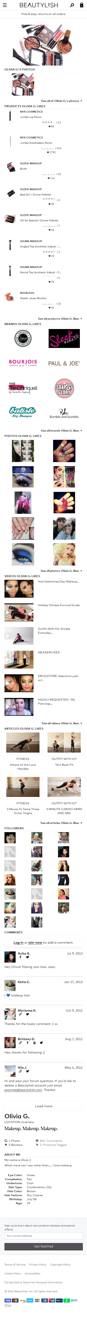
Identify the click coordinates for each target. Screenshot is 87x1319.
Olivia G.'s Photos (19, 69)
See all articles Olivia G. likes (59, 823)
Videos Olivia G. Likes (22, 576)
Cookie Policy (12, 1273)
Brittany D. (26, 1039)
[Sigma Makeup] (22, 339)
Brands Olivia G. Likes (22, 324)
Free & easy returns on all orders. (43, 14)
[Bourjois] (22, 364)
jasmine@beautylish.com (23, 1090)
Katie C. (24, 982)
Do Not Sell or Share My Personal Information (33, 1282)
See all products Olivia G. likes (58, 318)
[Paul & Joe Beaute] (64, 364)
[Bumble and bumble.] (64, 414)
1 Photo (14, 1141)
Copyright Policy (60, 1264)
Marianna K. (27, 1010)
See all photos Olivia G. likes (60, 571)
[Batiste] (22, 414)
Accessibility (32, 1273)
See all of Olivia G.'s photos (60, 101)
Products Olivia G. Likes (25, 106)
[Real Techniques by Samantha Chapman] (22, 389)
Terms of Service (15, 1264)
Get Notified (43, 1246)
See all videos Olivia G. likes (60, 723)
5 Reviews (15, 1145)
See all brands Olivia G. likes (60, 430)
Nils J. (22, 1067)
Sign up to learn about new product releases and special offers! (39, 1227)
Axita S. (24, 953)
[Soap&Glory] (64, 389)
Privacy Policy (37, 1264)
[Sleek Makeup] (64, 339)
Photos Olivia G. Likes (22, 436)
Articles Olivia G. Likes (24, 728)
